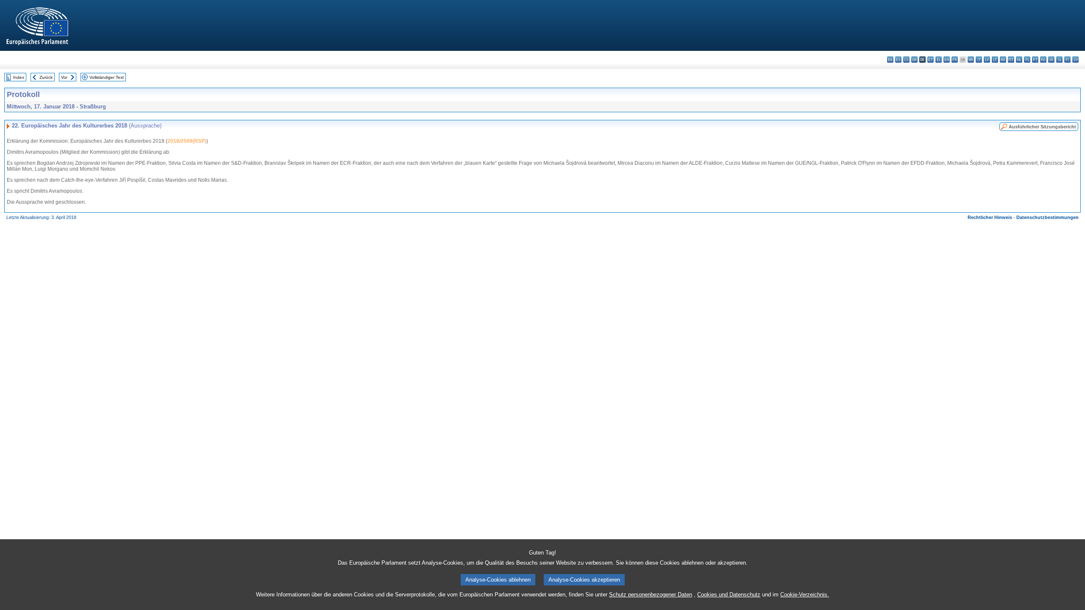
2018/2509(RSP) (186, 141)
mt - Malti (1011, 59)
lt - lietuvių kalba (995, 59)
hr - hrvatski (971, 59)
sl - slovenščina (1059, 59)
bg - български (890, 59)
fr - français (954, 59)
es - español (898, 59)
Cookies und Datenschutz (728, 594)
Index (18, 77)
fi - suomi (1067, 59)
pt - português (1035, 59)
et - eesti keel (930, 59)
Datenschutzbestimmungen (1047, 217)
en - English (946, 59)
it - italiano (979, 59)
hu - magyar (1003, 59)
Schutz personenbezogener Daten (650, 594)
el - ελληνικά (938, 59)
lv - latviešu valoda (987, 59)
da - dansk (914, 59)
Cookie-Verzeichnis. (804, 594)
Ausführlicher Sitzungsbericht (1042, 126)
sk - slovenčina (1051, 59)
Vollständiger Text (106, 77)
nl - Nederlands (1019, 59)
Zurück (46, 77)
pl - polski (1027, 59)
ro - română (1043, 59)
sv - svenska (1075, 59)
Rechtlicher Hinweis (990, 217)
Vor (64, 77)
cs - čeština (906, 59)
